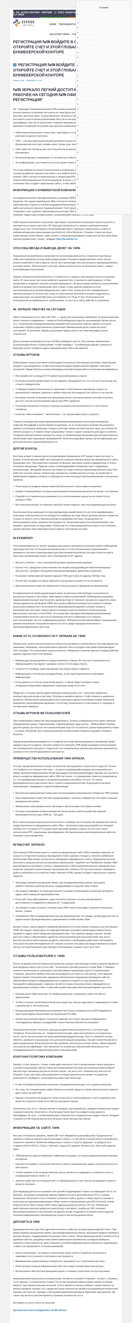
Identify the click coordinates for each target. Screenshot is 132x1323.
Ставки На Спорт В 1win (93, 125)
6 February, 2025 (18, 80)
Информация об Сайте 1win (95, 80)
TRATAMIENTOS (67, 24)
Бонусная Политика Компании (96, 75)
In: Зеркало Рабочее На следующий (99, 27)
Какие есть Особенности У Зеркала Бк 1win (104, 47)
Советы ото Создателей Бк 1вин (98, 103)
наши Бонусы (87, 209)
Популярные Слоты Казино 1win (98, 174)
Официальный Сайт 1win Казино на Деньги (103, 98)
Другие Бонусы (88, 37)
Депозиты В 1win (89, 85)
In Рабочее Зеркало (91, 65)
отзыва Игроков (89, 32)
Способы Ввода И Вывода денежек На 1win (104, 22)
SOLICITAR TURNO (59, 34)
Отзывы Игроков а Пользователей (99, 52)
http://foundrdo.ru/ (66, 239)
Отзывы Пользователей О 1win (97, 70)
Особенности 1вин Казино (94, 130)
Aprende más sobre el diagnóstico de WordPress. (40, 1310)
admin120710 (32, 80)
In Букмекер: (87, 42)
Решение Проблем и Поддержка (98, 204)
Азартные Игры (88, 160)
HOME (52, 24)
